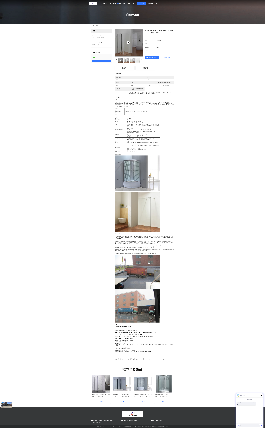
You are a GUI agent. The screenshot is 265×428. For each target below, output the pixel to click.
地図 (98, 426)
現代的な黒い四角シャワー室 (137, 359)
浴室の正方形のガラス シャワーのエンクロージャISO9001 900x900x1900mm (101, 395)
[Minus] (261, 395)
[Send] (261, 425)
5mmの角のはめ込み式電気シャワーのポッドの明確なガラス (164, 395)
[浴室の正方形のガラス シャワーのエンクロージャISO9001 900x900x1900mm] (101, 384)
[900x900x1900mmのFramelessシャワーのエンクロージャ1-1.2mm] (129, 43)
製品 (118, 3)
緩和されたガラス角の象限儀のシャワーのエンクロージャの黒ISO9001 (122, 395)
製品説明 (145, 68)
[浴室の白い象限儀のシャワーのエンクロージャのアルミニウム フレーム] (143, 384)
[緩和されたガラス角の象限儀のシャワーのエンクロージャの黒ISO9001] (122, 384)
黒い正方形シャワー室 (123, 359)
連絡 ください (131, 3)
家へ (104, 3)
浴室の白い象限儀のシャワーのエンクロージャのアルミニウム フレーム (143, 395)
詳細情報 (124, 68)
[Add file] (238, 425)
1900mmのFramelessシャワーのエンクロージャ (157, 359)
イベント (121, 3)
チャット (141, 3)
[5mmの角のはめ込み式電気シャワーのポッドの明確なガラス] (164, 384)
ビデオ (126, 3)
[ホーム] (93, 3)
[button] (93, 387)
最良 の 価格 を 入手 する (151, 57)
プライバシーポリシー (104, 426)
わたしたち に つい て (110, 3)
